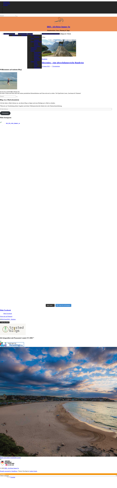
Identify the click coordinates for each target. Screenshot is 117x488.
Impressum (6, 2)
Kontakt (5, 5)
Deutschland (37, 52)
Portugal (36, 57)
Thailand (36, 40)
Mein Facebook (5, 310)
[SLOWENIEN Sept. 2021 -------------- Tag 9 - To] (73, 266)
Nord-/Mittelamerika (36, 41)
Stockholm (37, 67)
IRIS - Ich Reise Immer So (58, 27)
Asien (32, 38)
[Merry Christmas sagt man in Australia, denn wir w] (102, 188)
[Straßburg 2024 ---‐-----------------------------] (73, 152)
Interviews (15, 35)
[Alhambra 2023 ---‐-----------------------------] (102, 151)
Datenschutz (6, 3)
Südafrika (36, 37)
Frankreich (37, 55)
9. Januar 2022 (46, 66)
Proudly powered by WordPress (8, 471)
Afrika (32, 35)
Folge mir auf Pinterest (6, 316)
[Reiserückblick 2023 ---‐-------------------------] (43, 201)
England (36, 54)
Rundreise (44, 59)
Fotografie (52, 34)
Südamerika (34, 47)
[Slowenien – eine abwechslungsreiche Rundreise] (59, 56)
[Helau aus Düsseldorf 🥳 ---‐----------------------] (43, 145)
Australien (33, 49)
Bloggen (57, 34)
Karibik (36, 44)
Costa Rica (37, 46)
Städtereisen (34, 61)
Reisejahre (24, 35)
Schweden (37, 58)
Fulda (35, 63)
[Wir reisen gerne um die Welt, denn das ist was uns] (14, 241)
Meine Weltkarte (22, 34)
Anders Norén (33, 471)
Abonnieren (5, 113)
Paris (35, 66)
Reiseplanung (45, 34)
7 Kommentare (56, 66)
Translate (12, 477)
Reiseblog (6, 34)
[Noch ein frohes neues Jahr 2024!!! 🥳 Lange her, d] (73, 205)
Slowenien (37, 60)
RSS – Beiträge (11, 319)
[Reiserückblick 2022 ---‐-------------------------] (14, 203)
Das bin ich (12, 34)
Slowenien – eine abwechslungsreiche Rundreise (63, 63)
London (36, 64)
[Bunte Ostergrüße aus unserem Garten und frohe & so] (43, 239)
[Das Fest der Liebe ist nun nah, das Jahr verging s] (14, 137)
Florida (36, 43)
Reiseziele (30, 34)
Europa (33, 51)
